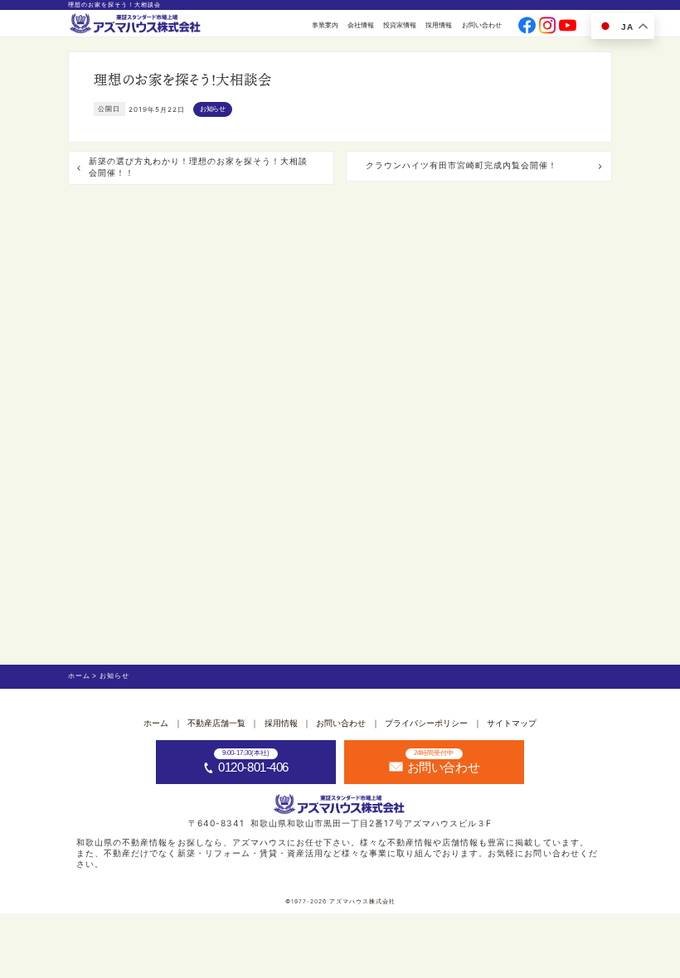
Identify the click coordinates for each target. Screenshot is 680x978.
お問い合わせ (482, 25)
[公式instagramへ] (547, 26)
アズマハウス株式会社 (362, 901)
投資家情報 (399, 25)
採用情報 (438, 25)
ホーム (155, 723)
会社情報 (360, 25)
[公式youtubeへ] (567, 26)
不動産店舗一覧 (216, 723)
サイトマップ (512, 723)
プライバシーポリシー (426, 723)
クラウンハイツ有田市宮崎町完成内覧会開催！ (461, 165)
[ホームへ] (136, 23)
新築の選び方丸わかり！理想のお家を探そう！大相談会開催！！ (198, 167)
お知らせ (213, 109)
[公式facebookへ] (527, 26)
